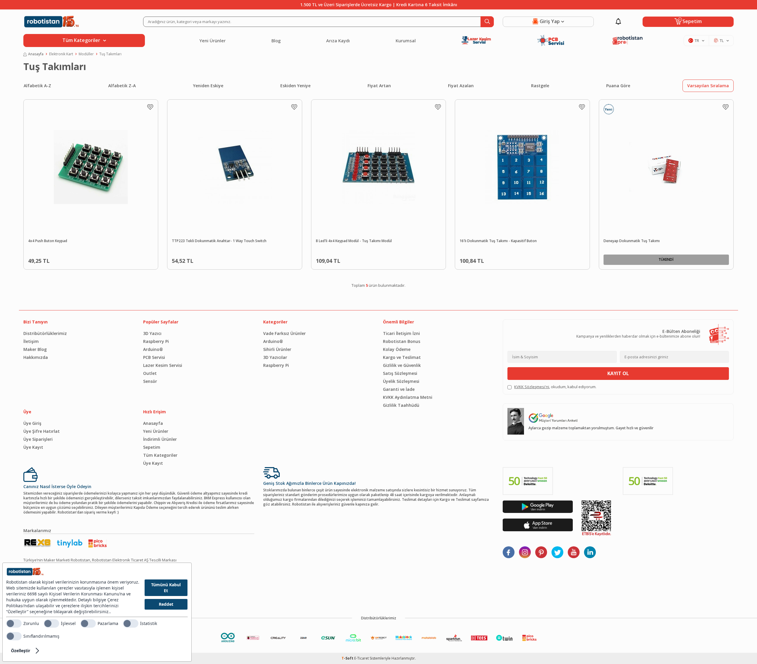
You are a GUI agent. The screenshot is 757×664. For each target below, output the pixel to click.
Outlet (150, 373)
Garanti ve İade (399, 389)
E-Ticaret (361, 658)
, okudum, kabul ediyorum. (555, 386)
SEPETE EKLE (104, 259)
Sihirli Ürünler (277, 349)
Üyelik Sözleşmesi (401, 381)
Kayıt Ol (618, 373)
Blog (276, 40)
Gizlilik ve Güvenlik (402, 365)
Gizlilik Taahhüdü (401, 405)
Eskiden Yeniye (295, 85)
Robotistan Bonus (401, 341)
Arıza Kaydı (338, 40)
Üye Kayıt (33, 447)
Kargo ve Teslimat (402, 357)
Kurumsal (406, 40)
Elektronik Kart (61, 54)
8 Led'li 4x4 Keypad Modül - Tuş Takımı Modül (354, 241)
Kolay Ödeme (396, 349)
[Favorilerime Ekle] (150, 107)
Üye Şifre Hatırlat (41, 431)
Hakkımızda (35, 357)
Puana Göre (618, 85)
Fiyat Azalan (461, 85)
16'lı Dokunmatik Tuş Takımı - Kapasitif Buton (498, 241)
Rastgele (540, 85)
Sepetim (151, 447)
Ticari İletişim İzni (401, 333)
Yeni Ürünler (212, 40)
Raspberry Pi (156, 341)
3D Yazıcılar (275, 357)
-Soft (348, 658)
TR (697, 40)
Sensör (150, 381)
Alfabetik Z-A (122, 85)
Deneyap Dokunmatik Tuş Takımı (632, 241)
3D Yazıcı (152, 333)
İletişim (31, 341)
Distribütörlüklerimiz (45, 333)
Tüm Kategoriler (160, 455)
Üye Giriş (32, 423)
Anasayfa (35, 54)
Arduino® (153, 349)
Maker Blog (35, 349)
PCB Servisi (154, 357)
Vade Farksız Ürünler (284, 333)
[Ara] (487, 21)
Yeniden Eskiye (208, 85)
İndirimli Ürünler (160, 439)
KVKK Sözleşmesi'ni (531, 386)
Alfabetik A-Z (37, 85)
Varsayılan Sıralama (708, 85)
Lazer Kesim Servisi (162, 365)
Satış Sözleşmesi (400, 373)
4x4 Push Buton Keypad (47, 241)
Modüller (86, 54)
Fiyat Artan (379, 85)
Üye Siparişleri (38, 439)
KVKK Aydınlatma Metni (407, 397)
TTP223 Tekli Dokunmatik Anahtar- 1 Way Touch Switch (219, 241)
